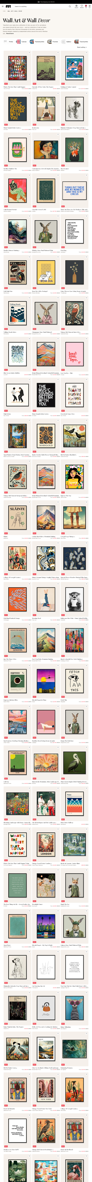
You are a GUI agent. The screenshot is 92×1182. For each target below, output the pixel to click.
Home (4, 11)
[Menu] (2, 6)
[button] (82, 47)
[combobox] (42, 6)
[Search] (70, 6)
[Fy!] (8, 6)
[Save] (29, 52)
